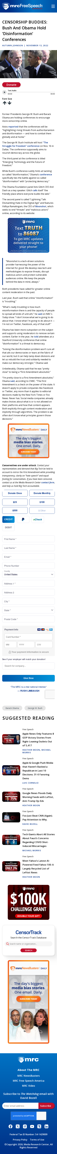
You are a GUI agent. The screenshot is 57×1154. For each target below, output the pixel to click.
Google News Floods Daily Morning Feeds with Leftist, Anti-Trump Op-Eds (38, 797)
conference (46, 174)
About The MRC (28, 1070)
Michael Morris (31, 850)
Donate (11, 85)
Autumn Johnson (12, 45)
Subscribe (45, 1105)
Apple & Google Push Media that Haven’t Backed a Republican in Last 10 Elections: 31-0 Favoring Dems (37, 770)
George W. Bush (35, 708)
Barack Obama (12, 708)
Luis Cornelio (30, 782)
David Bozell (30, 824)
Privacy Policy (20, 1139)
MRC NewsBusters (28, 1075)
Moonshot (40, 206)
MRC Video (28, 1085)
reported (13, 126)
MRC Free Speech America (28, 1080)
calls (35, 190)
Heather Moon (31, 750)
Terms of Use (37, 1139)
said (40, 313)
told (36, 336)
